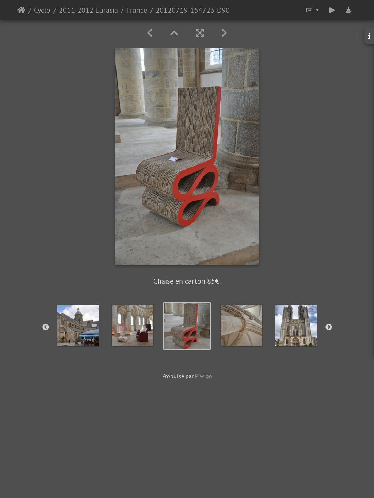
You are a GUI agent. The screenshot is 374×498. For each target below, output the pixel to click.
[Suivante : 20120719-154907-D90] (224, 33)
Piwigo (203, 376)
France (136, 10)
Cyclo (42, 10)
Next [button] (328, 327)
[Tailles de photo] (312, 10)
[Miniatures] (174, 33)
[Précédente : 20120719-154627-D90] (149, 33)
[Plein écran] (200, 33)
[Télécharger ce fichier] (348, 10)
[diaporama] (332, 10)
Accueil (21, 10)
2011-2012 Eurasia (88, 10)
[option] (78, 325)
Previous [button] (45, 327)
